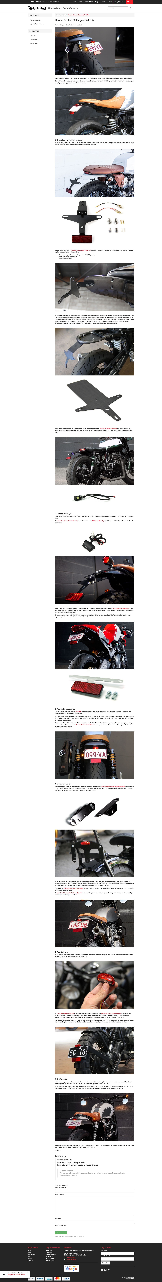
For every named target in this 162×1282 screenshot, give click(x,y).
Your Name (58, 1218)
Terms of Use (49, 1256)
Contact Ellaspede (71, 1259)
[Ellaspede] (37, 8)
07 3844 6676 (55, 2)
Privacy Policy (50, 1258)
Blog (96, 2)
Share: (57, 1150)
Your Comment (59, 1194)
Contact (103, 2)
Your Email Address (60, 1225)
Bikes (80, 2)
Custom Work (89, 2)
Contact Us (33, 43)
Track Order (49, 1252)
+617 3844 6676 (70, 1258)
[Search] (130, 8)
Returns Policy (34, 39)
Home (110, 2)
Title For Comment (60, 1187)
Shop (74, 2)
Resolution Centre (51, 1254)
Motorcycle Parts (54, 8)
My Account (49, 1250)
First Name (104, 1250)
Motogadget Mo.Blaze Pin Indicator (14, 1274)
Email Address (105, 1256)
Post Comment (61, 1233)
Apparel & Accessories (70, 8)
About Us (33, 36)
